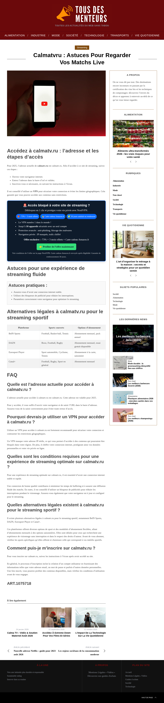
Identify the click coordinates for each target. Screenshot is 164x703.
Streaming (82, 47)
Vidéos (110, 672)
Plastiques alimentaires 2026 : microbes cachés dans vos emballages (140, 400)
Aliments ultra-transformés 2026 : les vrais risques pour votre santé (133, 153)
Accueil (128, 672)
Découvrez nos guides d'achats (102, 676)
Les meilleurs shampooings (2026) (140, 419)
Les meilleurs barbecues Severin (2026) (139, 384)
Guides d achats (131, 679)
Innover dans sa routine (16, 679)
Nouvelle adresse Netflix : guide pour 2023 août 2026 (35, 651)
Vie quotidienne (119, 214)
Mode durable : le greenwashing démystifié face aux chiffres (139, 365)
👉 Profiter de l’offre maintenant (56, 246)
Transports (117, 209)
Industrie (117, 186)
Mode (115, 190)
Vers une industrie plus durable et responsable (25, 672)
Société (116, 200)
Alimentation (118, 181)
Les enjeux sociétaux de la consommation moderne (78, 651)
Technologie (118, 204)
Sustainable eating (14, 676)
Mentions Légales (97, 672)
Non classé (117, 195)
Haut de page (147, 698)
